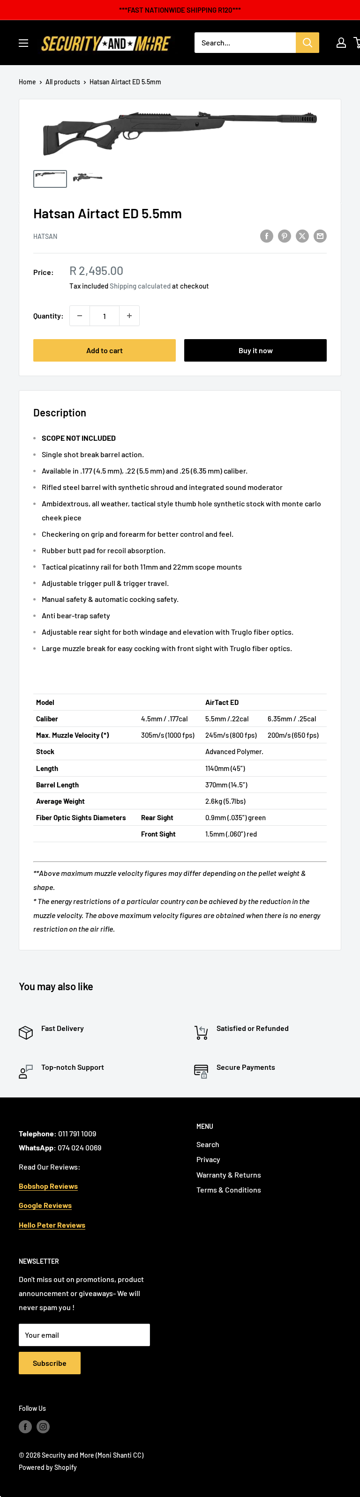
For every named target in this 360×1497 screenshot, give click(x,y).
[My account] (341, 42)
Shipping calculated (140, 286)
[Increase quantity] (129, 316)
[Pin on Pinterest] (284, 235)
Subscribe (50, 1362)
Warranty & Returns (228, 1174)
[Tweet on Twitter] (302, 235)
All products (62, 82)
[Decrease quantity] (80, 316)
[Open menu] (23, 43)
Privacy (208, 1159)
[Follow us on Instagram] (43, 1426)
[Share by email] (320, 235)
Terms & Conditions (228, 1189)
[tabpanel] (180, 683)
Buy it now (256, 350)
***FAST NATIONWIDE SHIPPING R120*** (180, 10)
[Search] (307, 42)
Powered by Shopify (48, 1467)
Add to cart (104, 350)
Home (27, 82)
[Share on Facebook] (266, 235)
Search (207, 1144)
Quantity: (48, 315)
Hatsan (45, 236)
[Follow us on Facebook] (25, 1426)
